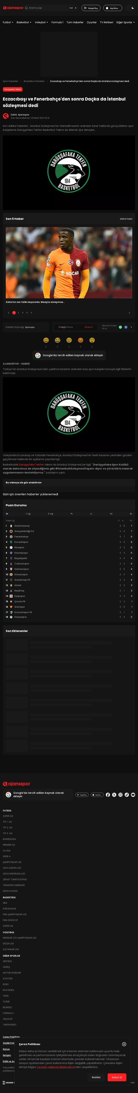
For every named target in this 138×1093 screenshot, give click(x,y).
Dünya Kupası (10, 890)
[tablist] (69, 513)
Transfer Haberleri (14, 885)
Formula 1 (57, 22)
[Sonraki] (129, 312)
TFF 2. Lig (7, 827)
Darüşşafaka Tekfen (12, 89)
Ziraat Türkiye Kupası (15, 879)
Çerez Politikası (11, 1036)
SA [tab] (111, 513)
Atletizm (7, 978)
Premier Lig (9, 844)
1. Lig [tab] (28, 513)
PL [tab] (72, 513)
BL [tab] (131, 513)
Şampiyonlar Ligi (12, 862)
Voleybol (40, 22)
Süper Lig (8, 816)
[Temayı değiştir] (130, 8)
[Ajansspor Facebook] (108, 795)
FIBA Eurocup (10, 920)
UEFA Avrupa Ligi (12, 867)
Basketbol (23, 22)
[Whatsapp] (120, 327)
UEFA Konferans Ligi (14, 873)
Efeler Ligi (8, 943)
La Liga (6, 850)
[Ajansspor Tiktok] (127, 795)
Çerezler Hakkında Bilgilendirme (56, 1067)
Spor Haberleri (10, 81)
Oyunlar (92, 22)
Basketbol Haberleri (34, 81)
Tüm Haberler (75, 22)
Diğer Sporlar (124, 22)
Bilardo (7, 1007)
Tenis (6, 995)
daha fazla (126, 218)
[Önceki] (8, 312)
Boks (6, 984)
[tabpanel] (69, 568)
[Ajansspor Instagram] (120, 795)
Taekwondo (9, 1024)
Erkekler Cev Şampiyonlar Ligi (19, 937)
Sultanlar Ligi (11, 949)
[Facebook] (125, 327)
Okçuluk (7, 1018)
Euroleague (9, 908)
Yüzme (6, 1001)
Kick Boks (8, 990)
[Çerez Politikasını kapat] (124, 1044)
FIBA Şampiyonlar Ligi (14, 914)
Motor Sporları (12, 972)
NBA (5, 902)
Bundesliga (9, 839)
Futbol (7, 22)
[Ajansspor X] (114, 795)
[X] (131, 327)
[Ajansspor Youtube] (133, 795)
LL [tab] (91, 513)
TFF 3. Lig (7, 833)
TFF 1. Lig (7, 821)
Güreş (6, 967)
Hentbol (7, 961)
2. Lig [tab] (50, 513)
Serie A (6, 856)
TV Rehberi (106, 22)
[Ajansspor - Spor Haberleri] (13, 8)
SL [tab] (7, 513)
